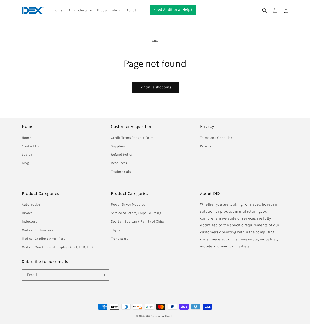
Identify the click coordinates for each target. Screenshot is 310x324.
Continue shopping (155, 87)
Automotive (31, 204)
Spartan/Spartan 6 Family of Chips (138, 221)
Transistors (119, 238)
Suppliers (118, 146)
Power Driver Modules (128, 204)
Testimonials (121, 172)
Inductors (29, 221)
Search (27, 154)
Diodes (27, 213)
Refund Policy (121, 154)
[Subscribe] (103, 275)
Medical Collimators (37, 230)
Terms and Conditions (217, 137)
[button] (79, 10)
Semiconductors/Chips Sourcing (136, 213)
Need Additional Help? (173, 9)
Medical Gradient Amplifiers (43, 238)
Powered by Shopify (162, 315)
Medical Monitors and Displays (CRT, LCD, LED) (58, 247)
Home (26, 137)
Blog (25, 163)
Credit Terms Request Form (132, 137)
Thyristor (118, 230)
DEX (148, 315)
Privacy (205, 146)
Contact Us (30, 146)
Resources (119, 163)
